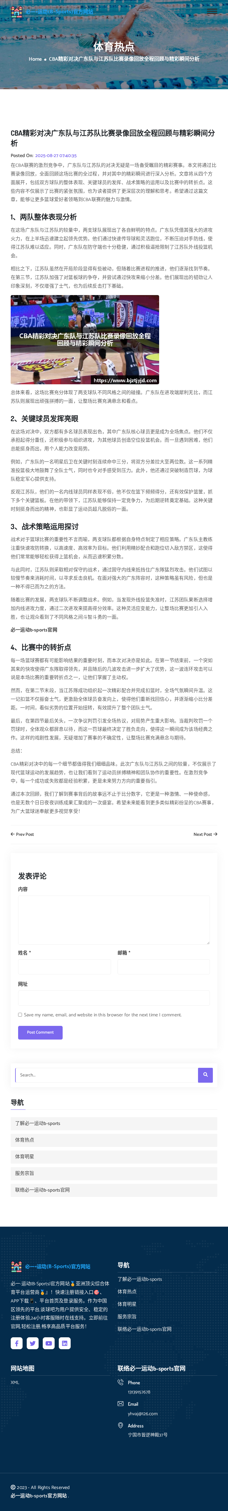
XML (15, 1382)
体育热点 (24, 1140)
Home (35, 59)
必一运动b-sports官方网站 (39, 1496)
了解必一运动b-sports (37, 1124)
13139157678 (139, 1392)
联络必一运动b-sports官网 (42, 1190)
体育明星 (24, 1157)
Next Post (203, 834)
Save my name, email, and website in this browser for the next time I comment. (103, 1015)
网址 (23, 984)
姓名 (24, 953)
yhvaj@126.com (143, 1414)
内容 (23, 889)
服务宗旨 (24, 1174)
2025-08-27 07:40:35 (56, 155)
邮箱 (124, 953)
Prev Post (24, 834)
